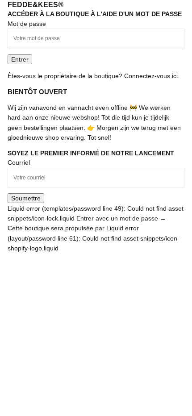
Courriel (19, 162)
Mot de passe (27, 23)
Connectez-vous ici (151, 75)
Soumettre (26, 198)
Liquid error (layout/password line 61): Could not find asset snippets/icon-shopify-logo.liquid (93, 238)
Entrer (20, 59)
